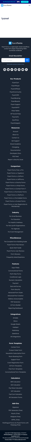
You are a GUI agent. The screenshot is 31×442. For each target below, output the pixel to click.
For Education (15, 219)
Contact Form (15, 347)
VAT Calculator (15, 391)
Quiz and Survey (15, 286)
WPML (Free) (15, 420)
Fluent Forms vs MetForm (15, 195)
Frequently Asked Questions (15, 257)
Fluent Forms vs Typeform (15, 173)
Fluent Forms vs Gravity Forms (15, 182)
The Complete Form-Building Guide (15, 241)
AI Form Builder (15, 305)
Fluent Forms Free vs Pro (15, 170)
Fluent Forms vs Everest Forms (15, 201)
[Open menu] (29, 5)
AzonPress (15, 120)
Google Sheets (15, 324)
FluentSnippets (15, 123)
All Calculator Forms (15, 397)
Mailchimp (15, 330)
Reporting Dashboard (15, 308)
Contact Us (15, 138)
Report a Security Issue (15, 159)
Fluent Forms (17, 432)
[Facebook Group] (8, 69)
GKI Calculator (15, 385)
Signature (15, 407)
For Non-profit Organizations (15, 225)
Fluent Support (15, 104)
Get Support (15, 141)
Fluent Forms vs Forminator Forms (15, 192)
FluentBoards (15, 101)
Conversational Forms (15, 271)
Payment (15, 283)
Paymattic (15, 117)
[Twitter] (12, 69)
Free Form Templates (15, 369)
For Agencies (15, 229)
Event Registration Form (15, 363)
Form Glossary (15, 254)
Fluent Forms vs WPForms (15, 179)
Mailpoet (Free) (15, 416)
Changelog (15, 147)
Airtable (15, 318)
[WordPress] (26, 69)
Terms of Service (18, 439)
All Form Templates (15, 366)
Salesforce (15, 333)
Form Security (15, 289)
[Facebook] (4, 69)
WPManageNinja (8, 434)
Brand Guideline (15, 144)
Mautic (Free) (15, 413)
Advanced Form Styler (15, 292)
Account (15, 131)
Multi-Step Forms (15, 274)
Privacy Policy (17, 434)
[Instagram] (15, 69)
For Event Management (15, 232)
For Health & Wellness (15, 222)
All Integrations (16, 336)
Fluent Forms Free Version (15, 245)
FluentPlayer (15, 86)
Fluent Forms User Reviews (15, 251)
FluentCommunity (15, 92)
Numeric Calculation (15, 280)
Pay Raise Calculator (15, 388)
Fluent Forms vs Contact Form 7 (15, 189)
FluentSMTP (15, 107)
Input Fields (15, 267)
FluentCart (15, 82)
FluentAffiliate (15, 89)
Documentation (16, 150)
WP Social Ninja (15, 114)
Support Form (15, 359)
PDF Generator (15, 302)
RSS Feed (15, 156)
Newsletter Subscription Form (15, 353)
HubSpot (15, 327)
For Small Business (15, 216)
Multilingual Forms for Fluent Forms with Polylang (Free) (15, 424)
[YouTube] (22, 69)
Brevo (15, 321)
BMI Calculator (15, 382)
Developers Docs (15, 153)
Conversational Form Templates (15, 372)
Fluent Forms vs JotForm (15, 176)
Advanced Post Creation (15, 296)
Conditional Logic (15, 277)
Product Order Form (15, 350)
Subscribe (27, 60)
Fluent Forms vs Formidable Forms (15, 198)
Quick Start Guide (15, 248)
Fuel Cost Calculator (15, 394)
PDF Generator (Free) (15, 410)
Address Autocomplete (15, 299)
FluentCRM (15, 95)
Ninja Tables (15, 110)
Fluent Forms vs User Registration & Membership (15, 205)
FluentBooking (15, 98)
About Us (15, 134)
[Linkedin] (19, 69)
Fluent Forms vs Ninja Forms (15, 185)
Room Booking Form (15, 356)
